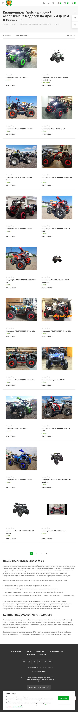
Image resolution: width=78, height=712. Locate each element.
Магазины (31, 655)
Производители (56, 651)
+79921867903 (33, 667)
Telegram (39, 662)
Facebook (29, 662)
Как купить (40, 651)
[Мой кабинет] (53, 3)
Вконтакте (24, 662)
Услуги (28, 651)
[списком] (71, 35)
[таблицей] (74, 35)
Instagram (34, 662)
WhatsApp (50, 662)
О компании (16, 651)
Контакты (43, 655)
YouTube (45, 662)
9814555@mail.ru (40, 671)
